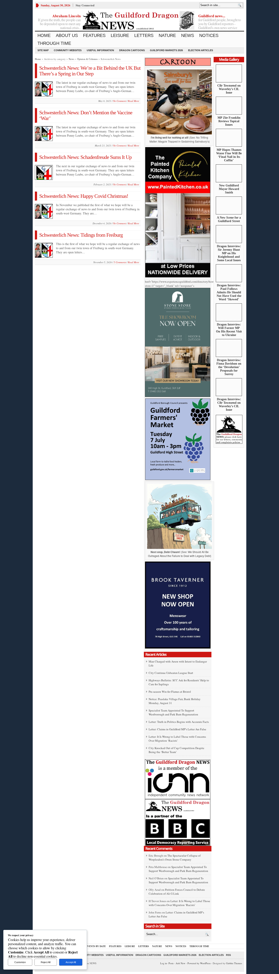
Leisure (120, 35)
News (187, 35)
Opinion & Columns (87, 59)
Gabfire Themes (234, 963)
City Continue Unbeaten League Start (171, 673)
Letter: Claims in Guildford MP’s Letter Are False (177, 729)
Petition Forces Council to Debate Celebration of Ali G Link (177, 892)
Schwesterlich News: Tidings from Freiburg (81, 235)
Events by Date (96, 946)
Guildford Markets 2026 (166, 50)
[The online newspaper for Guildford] (139, 21)
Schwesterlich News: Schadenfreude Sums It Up (85, 157)
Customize (20, 962)
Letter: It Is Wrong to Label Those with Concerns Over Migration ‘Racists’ (177, 739)
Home (44, 35)
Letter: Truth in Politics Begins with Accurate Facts (179, 722)
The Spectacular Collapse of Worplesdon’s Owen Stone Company (175, 857)
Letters (143, 35)
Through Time (54, 43)
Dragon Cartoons (132, 50)
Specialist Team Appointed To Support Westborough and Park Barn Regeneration (173, 712)
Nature (167, 35)
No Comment (119, 101)
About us (67, 35)
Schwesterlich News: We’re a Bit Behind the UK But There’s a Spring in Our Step (90, 71)
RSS (228, 955)
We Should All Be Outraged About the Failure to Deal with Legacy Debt (179, 554)
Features (94, 35)
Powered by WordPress (199, 963)
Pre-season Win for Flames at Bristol (170, 692)
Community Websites (68, 50)
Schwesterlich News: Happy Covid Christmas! (83, 196)
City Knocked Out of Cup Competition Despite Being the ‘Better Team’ (176, 750)
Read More (133, 101)
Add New (180, 963)
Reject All (45, 962)
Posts (171, 963)
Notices (208, 35)
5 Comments (120, 262)
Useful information (100, 50)
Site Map (43, 50)
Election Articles (200, 50)
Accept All (71, 962)
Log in (163, 963)
